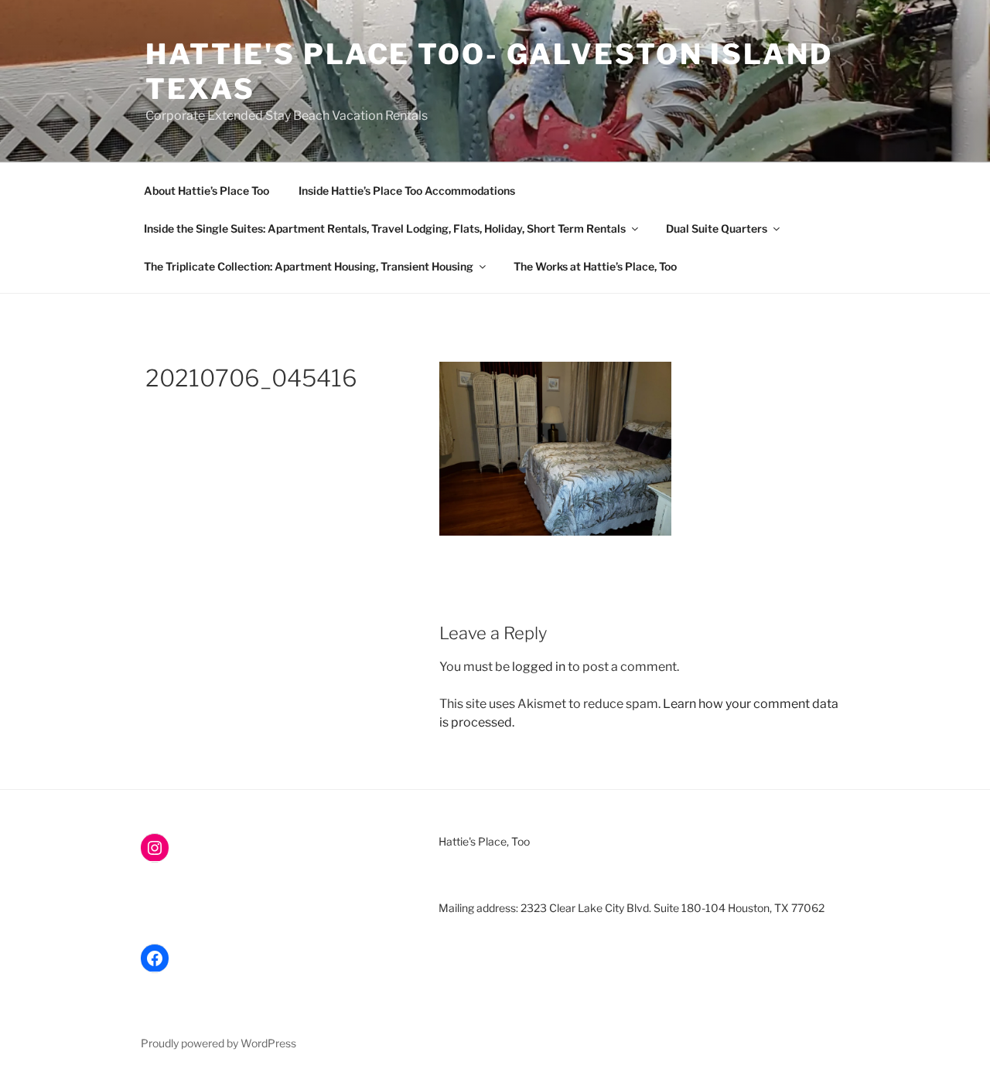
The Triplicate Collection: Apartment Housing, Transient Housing (308, 266)
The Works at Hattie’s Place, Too (595, 266)
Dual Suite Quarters (716, 228)
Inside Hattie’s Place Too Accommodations (407, 190)
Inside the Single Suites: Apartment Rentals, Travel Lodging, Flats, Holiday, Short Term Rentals (385, 228)
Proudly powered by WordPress (218, 1043)
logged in (538, 666)
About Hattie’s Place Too (206, 190)
